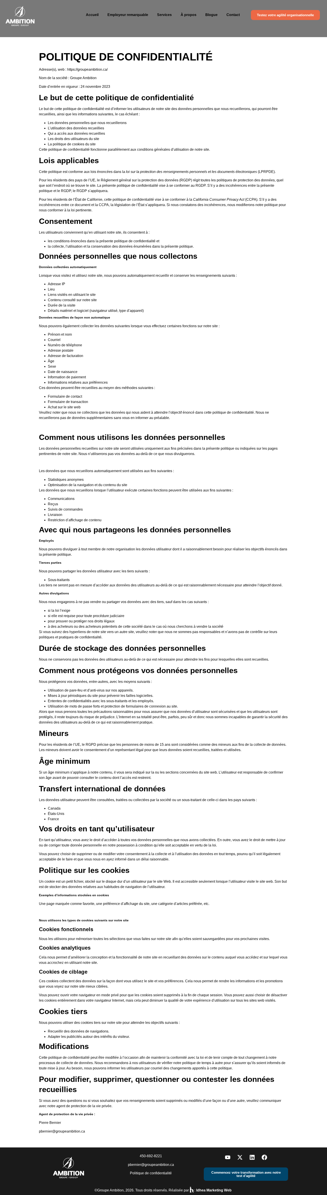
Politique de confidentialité (151, 1173)
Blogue (211, 15)
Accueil (92, 15)
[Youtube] (227, 1157)
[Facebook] (264, 1157)
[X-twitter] (239, 1157)
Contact (233, 15)
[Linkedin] (252, 1157)
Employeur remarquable (127, 15)
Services (164, 15)
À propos (188, 15)
